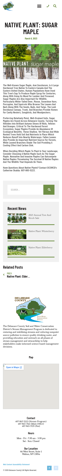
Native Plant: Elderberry (40, 247)
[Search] (48, 190)
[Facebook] (49, 468)
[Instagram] (56, 468)
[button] (39, 6)
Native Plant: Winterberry (41, 231)
